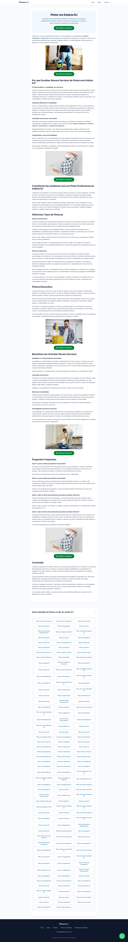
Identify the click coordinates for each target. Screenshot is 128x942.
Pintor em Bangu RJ (44, 663)
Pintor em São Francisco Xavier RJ (44, 836)
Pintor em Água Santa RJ (44, 751)
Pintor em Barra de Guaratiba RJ (64, 850)
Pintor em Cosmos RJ (44, 857)
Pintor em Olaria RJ (84, 801)
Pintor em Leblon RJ (44, 897)
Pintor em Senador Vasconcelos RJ (84, 870)
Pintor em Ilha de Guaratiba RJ (84, 856)
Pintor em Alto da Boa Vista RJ (64, 683)
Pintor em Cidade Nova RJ (64, 642)
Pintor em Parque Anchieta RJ (64, 807)
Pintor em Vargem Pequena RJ (84, 632)
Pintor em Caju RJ (64, 637)
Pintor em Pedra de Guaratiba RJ (84, 863)
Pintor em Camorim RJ (84, 621)
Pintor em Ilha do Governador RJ (64, 719)
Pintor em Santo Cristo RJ (84, 652)
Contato (106, 2)
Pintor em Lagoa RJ (64, 891)
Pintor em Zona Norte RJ (44, 907)
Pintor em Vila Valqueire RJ (43, 747)
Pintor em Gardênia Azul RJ (44, 737)
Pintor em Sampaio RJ (84, 831)
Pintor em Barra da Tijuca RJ (44, 621)
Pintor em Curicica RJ (84, 732)
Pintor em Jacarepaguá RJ (64, 737)
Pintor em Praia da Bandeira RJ (44, 726)
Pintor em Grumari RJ (44, 626)
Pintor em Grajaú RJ (43, 690)
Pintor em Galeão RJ (64, 707)
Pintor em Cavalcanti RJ (44, 766)
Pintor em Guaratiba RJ (64, 857)
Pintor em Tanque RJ (64, 742)
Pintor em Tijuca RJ (44, 695)
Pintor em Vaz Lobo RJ (84, 836)
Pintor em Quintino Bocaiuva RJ (84, 818)
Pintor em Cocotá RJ (84, 701)
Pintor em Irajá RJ (64, 789)
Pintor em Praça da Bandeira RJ (84, 689)
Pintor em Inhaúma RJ (44, 789)
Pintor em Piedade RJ (44, 818)
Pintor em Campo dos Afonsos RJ (64, 663)
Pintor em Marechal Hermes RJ (84, 795)
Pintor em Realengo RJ (64, 676)
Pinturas (24, 2)
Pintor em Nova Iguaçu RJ (64, 907)
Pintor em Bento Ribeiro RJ (43, 756)
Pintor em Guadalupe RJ (44, 784)
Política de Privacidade (81, 927)
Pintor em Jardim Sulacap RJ (64, 669)
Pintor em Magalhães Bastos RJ (84, 669)
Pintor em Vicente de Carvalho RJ (44, 843)
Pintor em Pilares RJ (64, 818)
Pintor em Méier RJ (64, 801)
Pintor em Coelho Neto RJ (64, 766)
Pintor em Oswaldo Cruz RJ (44, 807)
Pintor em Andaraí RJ (84, 683)
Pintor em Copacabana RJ (44, 881)
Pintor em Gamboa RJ (44, 647)
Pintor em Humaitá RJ (64, 885)
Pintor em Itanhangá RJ (64, 626)
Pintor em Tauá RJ (84, 726)
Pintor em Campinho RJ (64, 761)
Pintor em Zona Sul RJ (64, 902)
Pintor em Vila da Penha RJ (64, 843)
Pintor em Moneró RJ (64, 713)
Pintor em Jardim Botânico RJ (44, 891)
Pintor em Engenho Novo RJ (84, 779)
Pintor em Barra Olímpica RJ (64, 621)
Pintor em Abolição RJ (64, 747)
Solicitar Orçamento (65, 28)
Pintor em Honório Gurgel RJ (84, 784)
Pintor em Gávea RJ (43, 885)
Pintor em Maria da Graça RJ (44, 801)
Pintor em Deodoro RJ (84, 663)
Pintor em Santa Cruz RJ (44, 870)
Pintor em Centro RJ (44, 642)
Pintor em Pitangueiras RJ (44, 719)
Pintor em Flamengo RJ (84, 881)
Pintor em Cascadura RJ (84, 761)
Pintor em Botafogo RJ (64, 876)
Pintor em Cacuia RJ (44, 701)
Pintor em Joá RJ (84, 626)
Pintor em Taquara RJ (84, 742)
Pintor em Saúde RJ (64, 657)
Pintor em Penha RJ (64, 812)
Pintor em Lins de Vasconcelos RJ (44, 795)
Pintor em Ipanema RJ (84, 885)
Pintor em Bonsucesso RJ (64, 756)
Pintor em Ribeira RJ (64, 726)
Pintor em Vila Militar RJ (44, 683)
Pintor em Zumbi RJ (44, 732)
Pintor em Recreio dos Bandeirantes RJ (44, 632)
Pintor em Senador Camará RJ (84, 676)
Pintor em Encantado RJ (64, 772)
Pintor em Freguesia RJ (43, 707)
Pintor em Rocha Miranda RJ (64, 831)
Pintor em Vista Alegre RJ (44, 850)
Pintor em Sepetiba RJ (44, 876)
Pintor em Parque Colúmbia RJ (84, 807)
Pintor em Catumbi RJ (84, 637)
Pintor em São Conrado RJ (84, 897)
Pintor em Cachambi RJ (43, 761)
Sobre (99, 2)
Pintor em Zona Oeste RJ (84, 902)
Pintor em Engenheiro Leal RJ (84, 772)
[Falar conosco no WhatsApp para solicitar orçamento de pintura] (122, 936)
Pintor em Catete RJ (84, 876)
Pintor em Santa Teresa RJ (64, 652)
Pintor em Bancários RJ (84, 695)
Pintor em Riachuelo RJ (64, 825)
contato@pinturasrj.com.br (64, 932)
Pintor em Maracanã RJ (64, 690)
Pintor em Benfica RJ (44, 637)
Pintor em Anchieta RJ (64, 751)
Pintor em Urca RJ (44, 902)
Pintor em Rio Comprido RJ (43, 652)
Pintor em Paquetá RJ (84, 713)
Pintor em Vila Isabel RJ (64, 695)
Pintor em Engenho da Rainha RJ (44, 778)
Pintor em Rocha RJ (44, 831)
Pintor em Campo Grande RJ (84, 850)
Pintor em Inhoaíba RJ (44, 863)
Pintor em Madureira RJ (64, 795)
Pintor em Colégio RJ (84, 766)
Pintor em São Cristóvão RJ (44, 657)
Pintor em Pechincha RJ (84, 737)
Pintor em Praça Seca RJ (44, 742)
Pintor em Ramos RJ (43, 825)
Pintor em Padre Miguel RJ (44, 676)
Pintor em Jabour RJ (44, 669)
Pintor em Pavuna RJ (44, 812)
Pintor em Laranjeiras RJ (84, 891)
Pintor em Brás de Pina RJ (84, 756)
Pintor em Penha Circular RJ (84, 812)
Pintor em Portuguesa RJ (84, 719)
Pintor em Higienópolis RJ (64, 784)
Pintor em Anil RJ (64, 732)
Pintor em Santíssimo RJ (64, 870)
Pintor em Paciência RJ (64, 863)
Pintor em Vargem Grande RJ (64, 632)
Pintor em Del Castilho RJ (44, 772)
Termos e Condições (66, 927)
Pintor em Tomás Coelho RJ (64, 836)
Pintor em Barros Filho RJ (84, 751)
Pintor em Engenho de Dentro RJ (64, 778)
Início (93, 2)
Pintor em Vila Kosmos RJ (84, 843)
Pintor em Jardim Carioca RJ (84, 707)
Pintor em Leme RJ (64, 897)
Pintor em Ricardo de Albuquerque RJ (84, 825)
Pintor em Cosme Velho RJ (64, 881)
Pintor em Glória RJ (64, 647)
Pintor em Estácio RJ (84, 642)
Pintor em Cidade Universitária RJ (64, 701)
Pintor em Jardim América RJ (84, 789)
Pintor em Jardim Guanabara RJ (44, 713)
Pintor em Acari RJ (84, 747)
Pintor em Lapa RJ (84, 647)
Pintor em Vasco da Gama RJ (84, 657)
